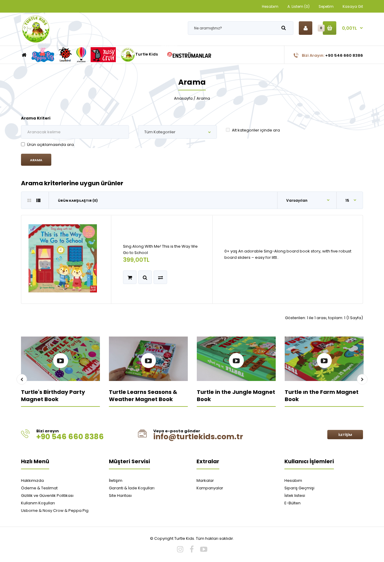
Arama (203, 98)
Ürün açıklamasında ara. (51, 144)
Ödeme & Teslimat (39, 488)
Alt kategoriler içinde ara (256, 130)
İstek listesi (294, 495)
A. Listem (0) (298, 6)
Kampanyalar (209, 488)
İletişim (345, 434)
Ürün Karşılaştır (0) (78, 200)
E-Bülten (292, 503)
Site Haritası (120, 495)
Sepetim (326, 6)
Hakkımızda (32, 480)
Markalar (205, 480)
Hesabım (270, 6)
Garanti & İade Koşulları (131, 488)
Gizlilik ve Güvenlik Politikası (47, 495)
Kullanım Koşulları (38, 503)
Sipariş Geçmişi (299, 488)
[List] (38, 200)
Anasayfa (183, 98)
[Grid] (29, 200)
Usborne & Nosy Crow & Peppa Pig (54, 510)
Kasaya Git (353, 6)
